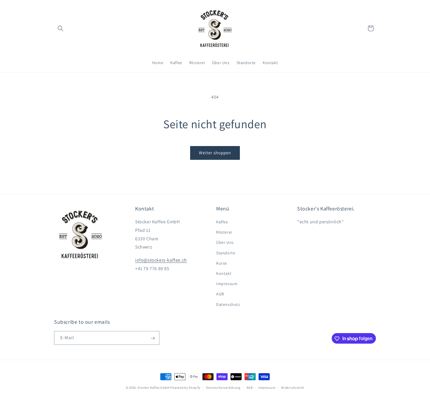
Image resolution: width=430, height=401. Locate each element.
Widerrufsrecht (292, 387)
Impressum (227, 284)
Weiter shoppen (215, 152)
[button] (60, 28)
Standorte (225, 253)
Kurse (221, 263)
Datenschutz (228, 304)
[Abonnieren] (152, 338)
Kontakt (223, 273)
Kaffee (222, 222)
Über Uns (225, 242)
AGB (220, 294)
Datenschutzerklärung (223, 387)
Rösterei (224, 232)
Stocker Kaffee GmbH (153, 387)
